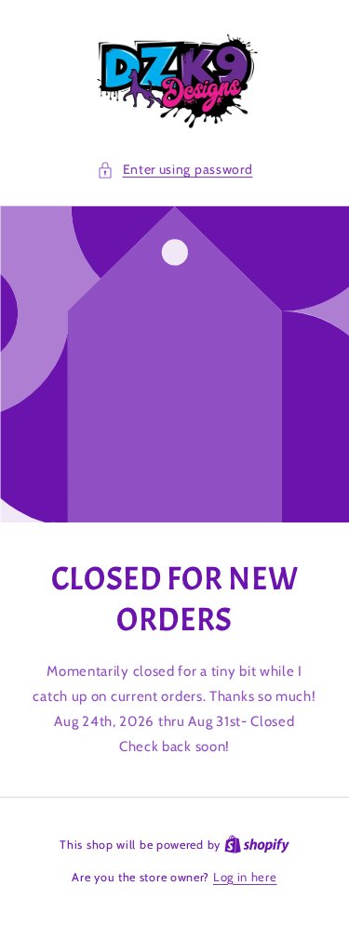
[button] (175, 169)
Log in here (245, 876)
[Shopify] (256, 844)
